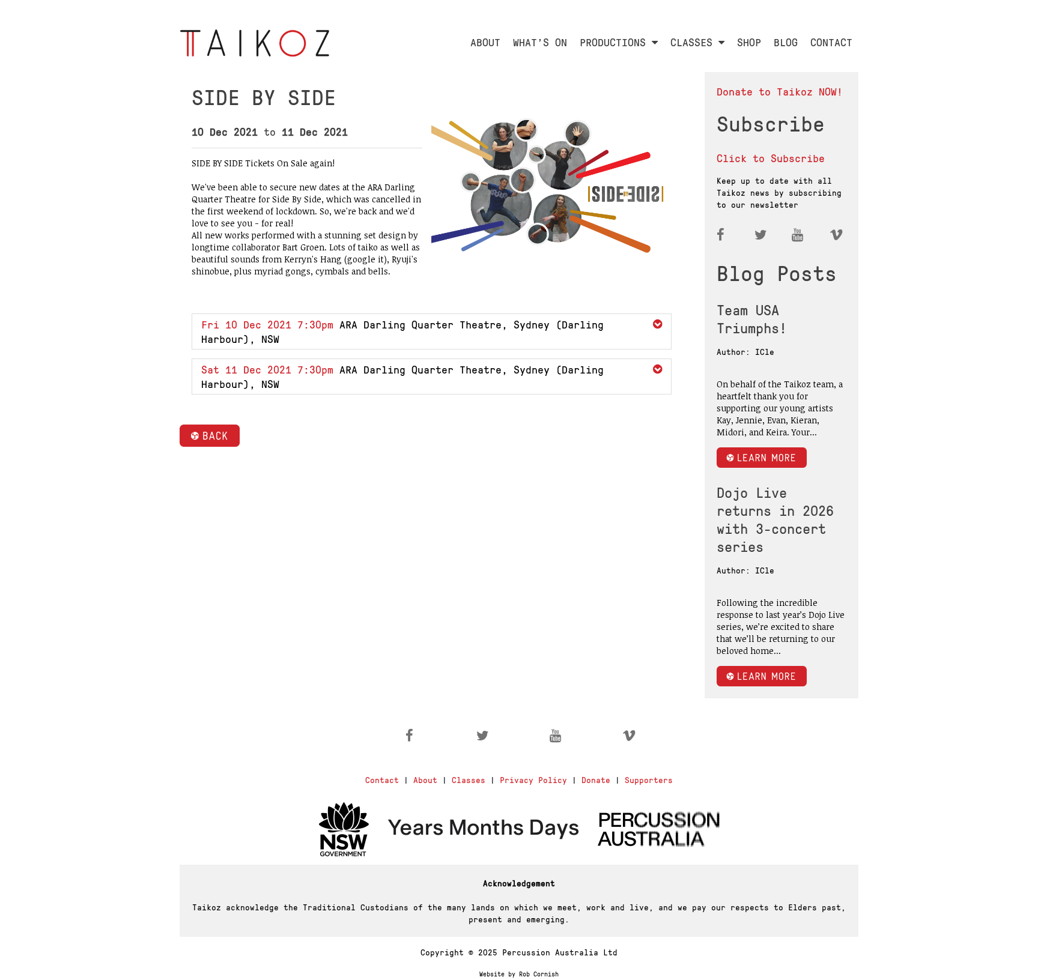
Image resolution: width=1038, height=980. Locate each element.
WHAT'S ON (540, 42)
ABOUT (485, 42)
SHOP (749, 42)
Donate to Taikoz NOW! (780, 91)
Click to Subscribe (771, 158)
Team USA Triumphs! (752, 318)
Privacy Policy (533, 779)
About (425, 779)
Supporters (649, 779)
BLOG (786, 42)
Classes (468, 779)
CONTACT (831, 42)
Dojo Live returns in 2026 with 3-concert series (775, 518)
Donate (595, 779)
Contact (382, 779)
